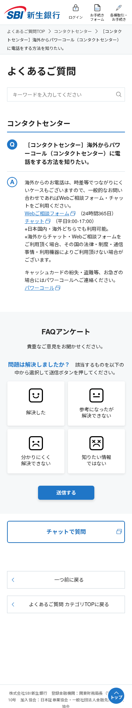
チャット (34, 220)
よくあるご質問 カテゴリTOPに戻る (69, 604)
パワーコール (39, 287)
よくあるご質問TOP (26, 31)
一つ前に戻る (69, 579)
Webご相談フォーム (47, 213)
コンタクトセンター (73, 31)
